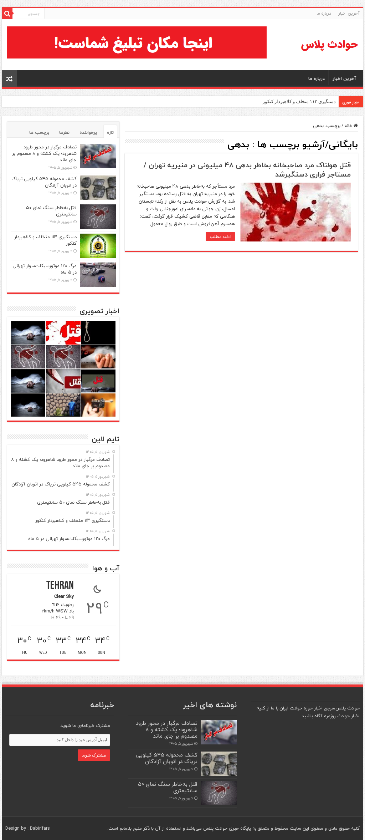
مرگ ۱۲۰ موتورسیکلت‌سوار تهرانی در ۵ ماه (44, 269)
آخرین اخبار (349, 13)
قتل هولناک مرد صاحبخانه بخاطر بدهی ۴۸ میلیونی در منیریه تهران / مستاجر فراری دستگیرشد (247, 169)
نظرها (64, 132)
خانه (349, 125)
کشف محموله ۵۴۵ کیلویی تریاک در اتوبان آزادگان (44, 182)
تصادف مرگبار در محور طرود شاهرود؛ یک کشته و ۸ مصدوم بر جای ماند (44, 153)
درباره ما (324, 13)
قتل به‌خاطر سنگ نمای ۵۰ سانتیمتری (51, 211)
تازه (110, 132)
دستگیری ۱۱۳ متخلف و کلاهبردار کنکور (299, 101)
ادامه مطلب (220, 236)
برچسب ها (39, 132)
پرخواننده (88, 132)
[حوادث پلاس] (329, 45)
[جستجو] (7, 13)
